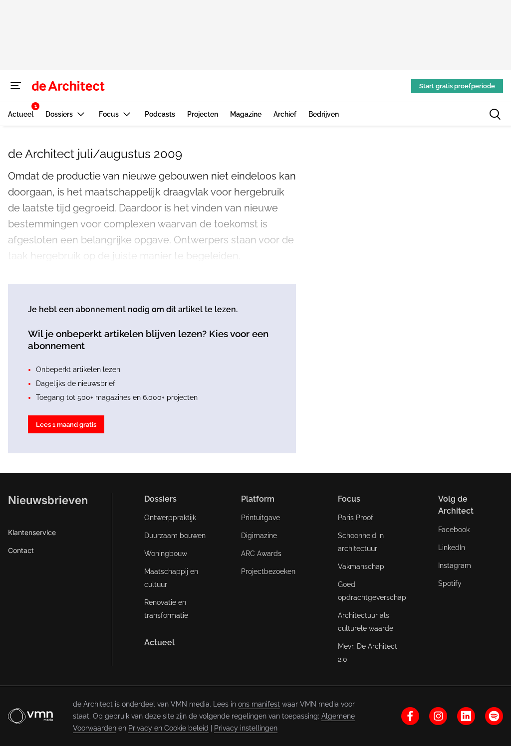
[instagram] (438, 716)
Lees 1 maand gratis (66, 424)
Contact (21, 550)
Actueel (159, 642)
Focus (349, 499)
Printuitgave (260, 518)
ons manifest (259, 704)
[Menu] (16, 86)
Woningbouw (165, 554)
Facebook (454, 530)
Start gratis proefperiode (457, 86)
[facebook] (410, 716)
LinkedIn (451, 548)
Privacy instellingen (245, 728)
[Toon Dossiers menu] (81, 114)
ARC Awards (261, 554)
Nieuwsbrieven (48, 500)
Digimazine (259, 536)
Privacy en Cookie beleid (168, 728)
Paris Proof (355, 518)
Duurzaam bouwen (175, 536)
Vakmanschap (361, 566)
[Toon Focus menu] (127, 114)
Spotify (450, 583)
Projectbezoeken (268, 571)
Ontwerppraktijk (170, 518)
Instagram (454, 565)
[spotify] (494, 716)
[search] (495, 114)
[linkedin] (466, 716)
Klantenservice (32, 532)
